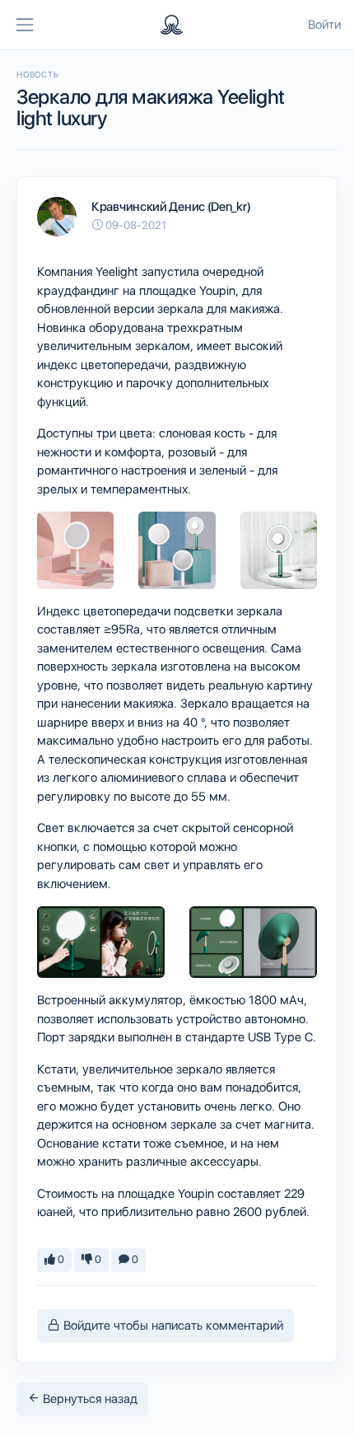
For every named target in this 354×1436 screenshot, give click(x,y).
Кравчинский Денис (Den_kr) (170, 206)
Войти (324, 24)
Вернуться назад (88, 1399)
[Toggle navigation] (24, 25)
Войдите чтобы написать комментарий (171, 1325)
